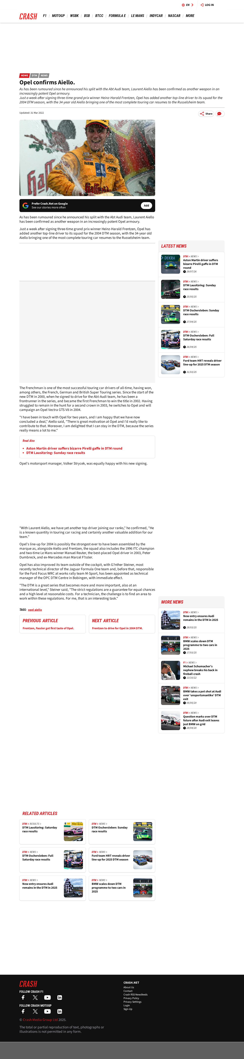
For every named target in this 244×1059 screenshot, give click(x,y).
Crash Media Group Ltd (40, 1019)
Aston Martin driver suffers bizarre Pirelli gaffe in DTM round (74, 448)
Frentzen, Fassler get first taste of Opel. (48, 628)
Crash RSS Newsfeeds (136, 994)
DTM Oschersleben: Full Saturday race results (37, 858)
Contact (128, 991)
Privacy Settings (132, 1002)
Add (146, 205)
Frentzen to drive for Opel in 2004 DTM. (117, 628)
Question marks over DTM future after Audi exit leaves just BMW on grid (201, 720)
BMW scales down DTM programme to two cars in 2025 (109, 887)
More (190, 16)
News (44, 75)
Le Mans (137, 16)
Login (127, 1005)
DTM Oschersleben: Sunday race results (110, 829)
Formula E (117, 16)
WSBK (74, 16)
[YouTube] (48, 999)
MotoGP (58, 16)
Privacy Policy (131, 998)
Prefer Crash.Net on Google (50, 204)
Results (34, 823)
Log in (209, 5)
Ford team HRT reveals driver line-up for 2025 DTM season (111, 858)
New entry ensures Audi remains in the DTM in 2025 (39, 886)
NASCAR (174, 16)
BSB (87, 16)
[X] (36, 999)
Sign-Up (128, 1009)
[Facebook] (24, 999)
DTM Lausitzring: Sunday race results (55, 452)
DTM (34, 75)
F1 (44, 16)
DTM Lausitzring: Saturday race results (39, 829)
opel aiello (35, 610)
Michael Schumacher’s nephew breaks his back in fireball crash (200, 670)
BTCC (99, 16)
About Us (129, 987)
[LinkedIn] (60, 999)
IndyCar (156, 16)
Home (24, 75)
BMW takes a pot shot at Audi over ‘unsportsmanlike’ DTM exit (202, 695)
